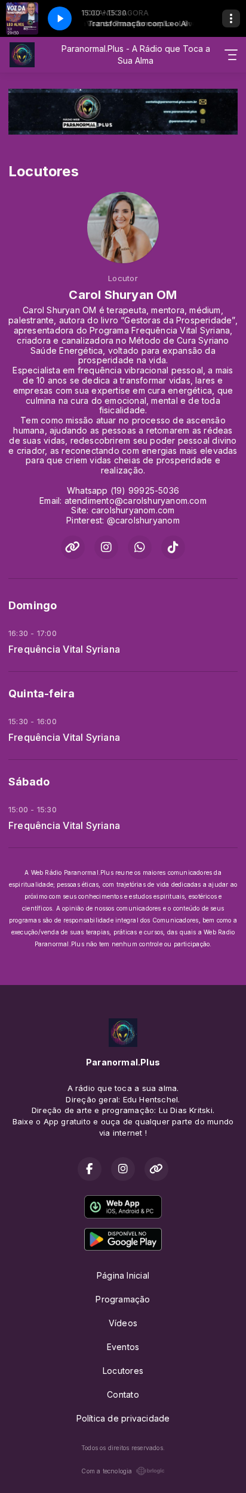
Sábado (29, 781)
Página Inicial (123, 1275)
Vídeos (123, 1323)
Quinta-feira (41, 693)
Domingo (32, 605)
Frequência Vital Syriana (64, 649)
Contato (123, 1394)
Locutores (123, 1371)
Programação (123, 1299)
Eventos (123, 1347)
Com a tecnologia (106, 1471)
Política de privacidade (123, 1418)
